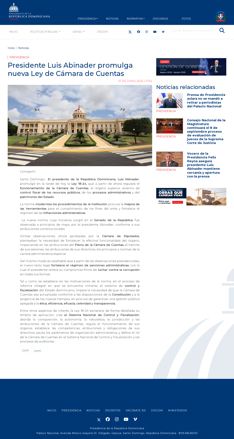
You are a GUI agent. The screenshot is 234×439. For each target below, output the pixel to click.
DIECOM (102, 31)
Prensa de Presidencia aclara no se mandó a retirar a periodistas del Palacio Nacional (206, 100)
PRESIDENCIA (87, 18)
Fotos (186, 18)
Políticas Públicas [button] (44, 31)
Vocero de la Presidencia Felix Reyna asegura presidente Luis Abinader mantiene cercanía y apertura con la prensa (203, 165)
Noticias (23, 48)
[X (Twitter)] (130, 32)
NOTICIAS (112, 18)
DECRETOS (113, 410)
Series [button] (78, 31)
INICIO (51, 410)
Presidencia (19, 57)
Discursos (160, 18)
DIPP (25, 350)
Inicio (13, 31)
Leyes (37, 350)
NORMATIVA (135, 18)
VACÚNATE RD (136, 410)
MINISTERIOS (177, 410)
